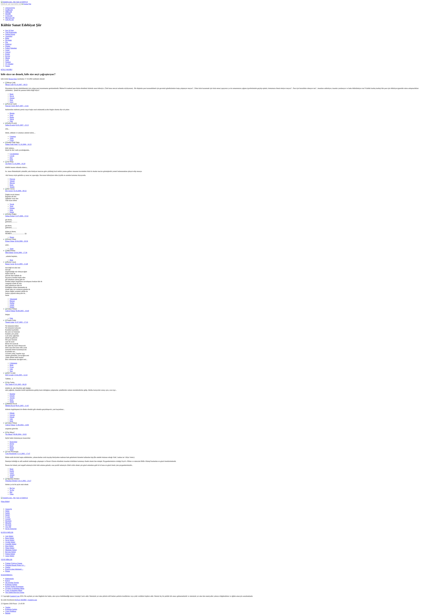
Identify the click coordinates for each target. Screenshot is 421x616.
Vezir (11, 206)
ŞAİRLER (9, 10)
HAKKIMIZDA (6, 575)
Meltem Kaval (10, 406)
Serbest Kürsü (10, 34)
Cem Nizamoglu (11, 453)
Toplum (8, 62)
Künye (7, 581)
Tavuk (12, 204)
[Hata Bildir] (5, 501)
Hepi (11, 260)
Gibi (11, 369)
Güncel (7, 52)
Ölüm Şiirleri (9, 548)
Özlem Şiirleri (10, 554)
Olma (11, 494)
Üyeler (7, 517)
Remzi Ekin (13, 79)
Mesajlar (8, 523)
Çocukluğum (14, 154)
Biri (11, 492)
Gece (11, 102)
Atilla (11, 138)
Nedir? (7, 515)
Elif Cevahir (9, 375)
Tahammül (13, 299)
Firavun (12, 179)
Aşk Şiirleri (9, 536)
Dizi (11, 158)
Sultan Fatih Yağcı (11, 144)
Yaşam (7, 66)
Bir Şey (12, 488)
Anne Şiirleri (9, 556)
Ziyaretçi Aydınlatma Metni (14, 588)
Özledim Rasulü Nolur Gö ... (15, 565)
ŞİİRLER (8, 12)
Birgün (12, 113)
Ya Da (12, 490)
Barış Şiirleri (9, 538)
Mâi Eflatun (9, 252)
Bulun (12, 448)
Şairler (7, 513)
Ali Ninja (8, 164)
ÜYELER (8, 16)
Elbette (12, 413)
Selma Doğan (10, 216)
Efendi (12, 417)
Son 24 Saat (9, 30)
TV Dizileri (9, 64)
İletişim (7, 613)
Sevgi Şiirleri (9, 540)
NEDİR (8, 14)
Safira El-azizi (10, 125)
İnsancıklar (13, 442)
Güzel (12, 473)
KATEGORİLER (7, 532)
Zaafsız (7, 567)
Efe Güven (9, 191)
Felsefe (12, 396)
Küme (12, 212)
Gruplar (8, 519)
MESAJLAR (9, 18)
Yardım (7, 607)
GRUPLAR (9, 20)
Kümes (12, 208)
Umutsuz (13, 136)
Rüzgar (12, 301)
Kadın (12, 471)
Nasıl (11, 115)
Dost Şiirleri (9, 546)
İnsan (11, 94)
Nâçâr (12, 119)
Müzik (7, 58)
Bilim (7, 38)
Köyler (7, 56)
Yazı (11, 371)
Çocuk (12, 156)
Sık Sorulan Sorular (12, 582)
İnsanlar (12, 394)
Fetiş (11, 318)
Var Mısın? (9, 434)
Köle (11, 160)
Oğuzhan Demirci (11, 481)
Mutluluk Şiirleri (11, 550)
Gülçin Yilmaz (10, 311)
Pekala (7, 571)
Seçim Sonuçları (11, 529)
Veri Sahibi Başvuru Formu (14, 592)
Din (6, 42)
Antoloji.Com (15, 596)
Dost (11, 100)
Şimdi (12, 402)
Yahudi (12, 181)
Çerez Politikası (10, 611)
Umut (12, 140)
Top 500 (8, 527)
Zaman (12, 98)
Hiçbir (12, 444)
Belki (11, 365)
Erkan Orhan (9, 241)
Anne (11, 249)
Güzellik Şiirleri (10, 544)
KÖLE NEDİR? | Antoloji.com (26, 600)
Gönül (12, 305)
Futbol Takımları (11, 48)
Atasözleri (8, 36)
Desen (12, 237)
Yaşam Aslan (9, 322)
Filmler (7, 46)
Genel (7, 50)
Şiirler (7, 511)
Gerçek (12, 415)
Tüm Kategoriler (11, 32)
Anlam (12, 475)
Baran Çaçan (9, 264)
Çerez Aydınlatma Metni (13, 590)
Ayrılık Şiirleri (10, 542)
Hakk (11, 450)
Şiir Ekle (8, 525)
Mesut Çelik (9, 85)
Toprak (12, 398)
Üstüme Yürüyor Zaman (13, 563)
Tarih (7, 60)
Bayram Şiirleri (10, 552)
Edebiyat (8, 44)
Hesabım (8, 521)
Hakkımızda (9, 579)
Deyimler (8, 40)
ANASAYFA (10, 8)
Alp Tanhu (9, 384)
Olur (11, 121)
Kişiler (7, 54)
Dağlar (12, 303)
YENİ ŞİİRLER (6, 559)
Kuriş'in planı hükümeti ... (14, 569)
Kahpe (12, 307)
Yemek (12, 187)
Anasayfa (8, 509)
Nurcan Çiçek (10, 106)
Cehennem (13, 363)
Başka (12, 117)
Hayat (12, 96)
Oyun (12, 367)
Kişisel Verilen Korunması (14, 586)
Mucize (12, 183)
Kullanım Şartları (11, 584)
